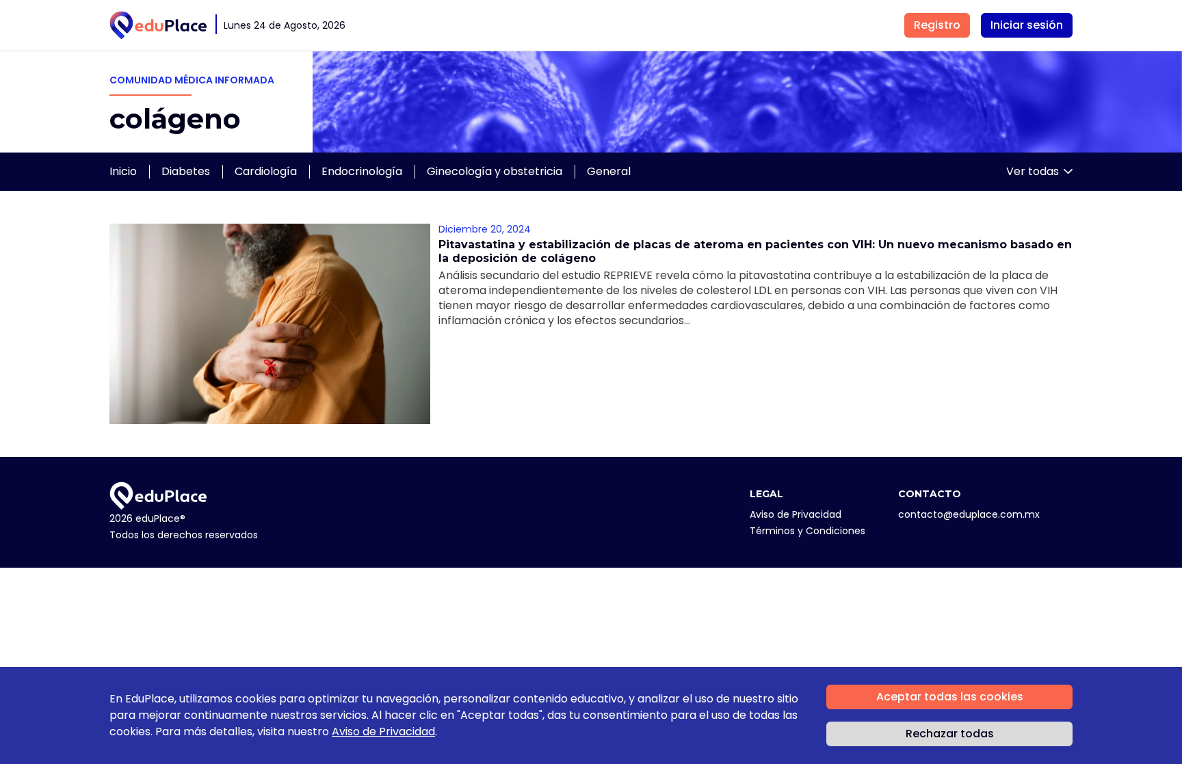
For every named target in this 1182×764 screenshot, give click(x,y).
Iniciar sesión (1026, 25)
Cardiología (266, 171)
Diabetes (185, 171)
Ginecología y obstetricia (494, 171)
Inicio (123, 171)
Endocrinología (361, 171)
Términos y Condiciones (807, 531)
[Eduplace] (158, 25)
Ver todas (1032, 171)
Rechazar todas (950, 733)
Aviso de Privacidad (795, 514)
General (609, 171)
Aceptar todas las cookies (949, 696)
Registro (937, 25)
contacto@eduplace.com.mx (969, 514)
